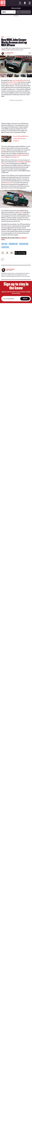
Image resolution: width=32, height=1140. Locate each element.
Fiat (13, 182)
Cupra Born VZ (15, 157)
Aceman (3, 150)
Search (20, 4)
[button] (16, 64)
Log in (25, 4)
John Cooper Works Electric (20, 80)
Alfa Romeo (6, 182)
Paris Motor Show (12, 82)
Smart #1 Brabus (20, 162)
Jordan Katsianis (9, 52)
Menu (30, 4)
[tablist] (16, 75)
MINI (19, 82)
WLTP (21, 212)
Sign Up (25, 298)
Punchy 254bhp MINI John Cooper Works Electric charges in (20, 139)
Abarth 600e (17, 155)
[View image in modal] (2, 64)
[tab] (3, 75)
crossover (11, 84)
